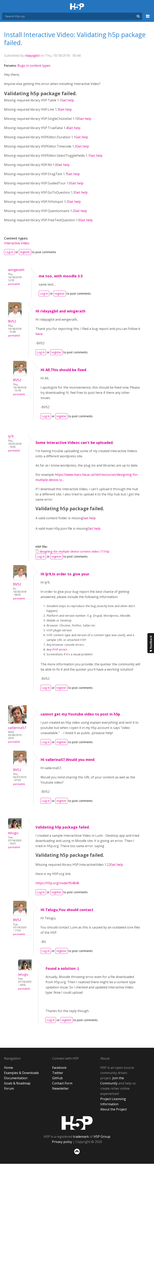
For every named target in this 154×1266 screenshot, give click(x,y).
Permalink (14, 284)
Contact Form (62, 1083)
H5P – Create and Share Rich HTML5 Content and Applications (77, 6)
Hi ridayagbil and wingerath (60, 311)
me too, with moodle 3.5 (61, 276)
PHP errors (59, 649)
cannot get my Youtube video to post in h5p (80, 714)
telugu (13, 833)
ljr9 (10, 436)
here (39, 334)
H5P (77, 1123)
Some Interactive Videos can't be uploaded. (74, 442)
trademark (81, 1136)
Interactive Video (16, 243)
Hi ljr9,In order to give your (65, 574)
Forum (9, 1088)
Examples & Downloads (21, 1073)
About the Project (113, 1109)
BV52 (12, 321)
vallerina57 (17, 727)
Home (8, 1067)
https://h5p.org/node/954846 (57, 883)
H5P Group (102, 1136)
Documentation (15, 1078)
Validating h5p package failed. (62, 827)
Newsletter (60, 1088)
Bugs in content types (33, 65)
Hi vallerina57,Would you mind (67, 759)
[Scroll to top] (77, 1155)
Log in (9, 252)
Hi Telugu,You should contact (67, 909)
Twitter (57, 1073)
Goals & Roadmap (17, 1083)
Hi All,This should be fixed (63, 369)
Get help (67, 100)
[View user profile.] (15, 316)
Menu (148, 18)
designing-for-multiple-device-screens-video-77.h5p (74, 551)
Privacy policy (62, 1142)
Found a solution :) (62, 968)
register (25, 252)
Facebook (59, 1067)
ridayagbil (32, 55)
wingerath (16, 269)
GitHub (57, 1078)
